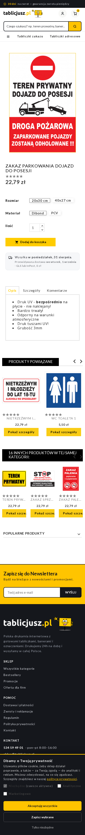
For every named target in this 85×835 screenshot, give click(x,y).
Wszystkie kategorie (19, 668)
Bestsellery (12, 675)
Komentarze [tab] (57, 290)
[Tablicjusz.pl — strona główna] (28, 13)
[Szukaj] (75, 26)
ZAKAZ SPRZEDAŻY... (42, 499)
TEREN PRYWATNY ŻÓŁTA (14, 499)
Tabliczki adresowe (65, 36)
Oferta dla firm (14, 687)
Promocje (10, 681)
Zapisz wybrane (42, 817)
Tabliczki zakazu (30, 36)
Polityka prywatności (19, 724)
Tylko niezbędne (43, 827)
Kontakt (9, 730)
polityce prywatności (62, 779)
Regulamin (11, 717)
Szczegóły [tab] (31, 290)
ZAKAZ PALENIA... (71, 499)
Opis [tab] (12, 290)
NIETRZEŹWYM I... (21, 418)
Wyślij (70, 592)
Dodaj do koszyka (30, 242)
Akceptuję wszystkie (42, 806)
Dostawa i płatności (18, 705)
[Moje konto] (62, 13)
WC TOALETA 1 (63, 418)
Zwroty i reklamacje (18, 711)
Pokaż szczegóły (21, 432)
